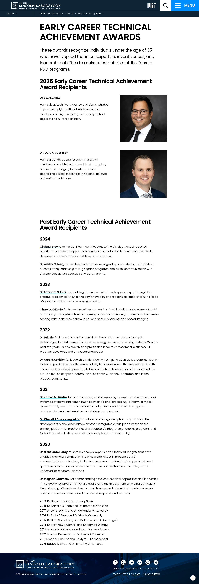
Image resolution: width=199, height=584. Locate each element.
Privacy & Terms (152, 574)
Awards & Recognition (89, 13)
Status (116, 574)
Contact (135, 574)
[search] (165, 5)
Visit (125, 574)
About (15, 14)
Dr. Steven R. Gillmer (53, 292)
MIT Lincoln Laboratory (51, 13)
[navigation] (185, 5)
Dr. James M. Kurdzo (53, 397)
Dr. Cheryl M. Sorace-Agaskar (60, 419)
